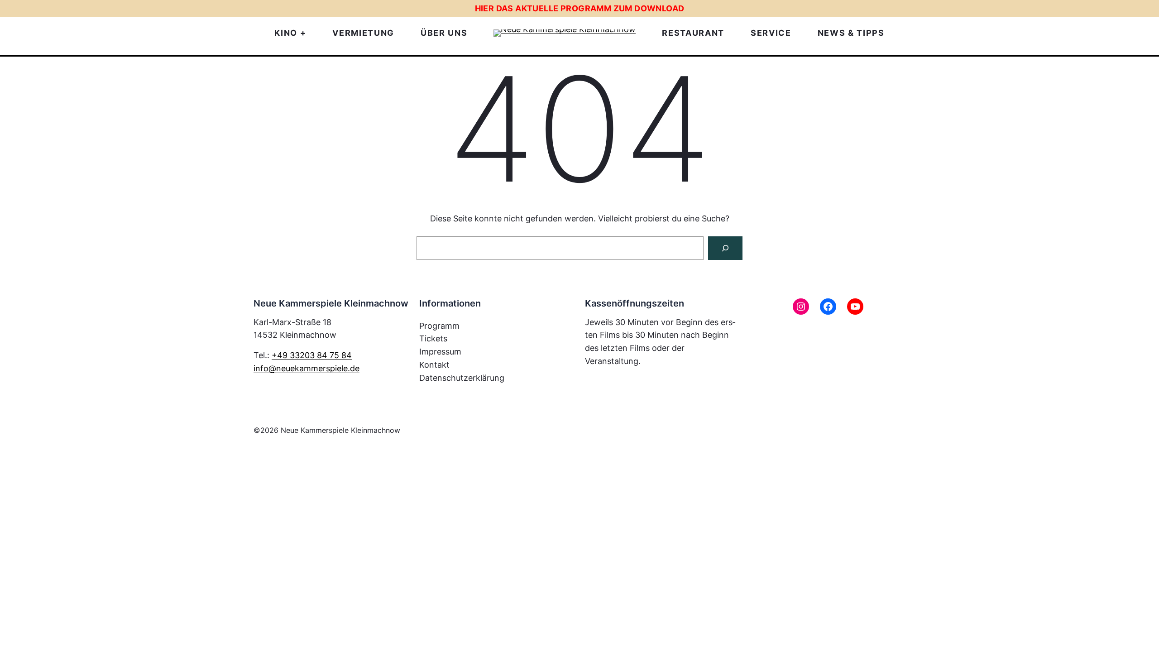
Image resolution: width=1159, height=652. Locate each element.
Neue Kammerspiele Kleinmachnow (340, 430)
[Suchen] (725, 248)
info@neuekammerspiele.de (306, 368)
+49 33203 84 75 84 (312, 355)
